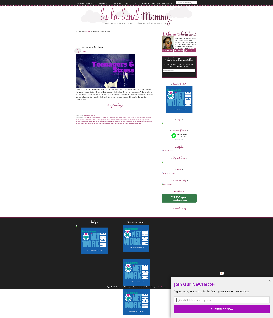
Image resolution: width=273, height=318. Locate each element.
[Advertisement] (114, 40)
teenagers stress (119, 123)
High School (104, 118)
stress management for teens (90, 121)
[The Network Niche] (179, 112)
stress (128, 118)
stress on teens (131, 121)
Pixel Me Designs (160, 287)
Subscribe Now (222, 309)
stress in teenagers (98, 120)
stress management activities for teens (124, 120)
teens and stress (130, 123)
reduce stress (113, 118)
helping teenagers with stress (92, 118)
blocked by (181, 199)
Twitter (180, 50)
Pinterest (191, 50)
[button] (222, 284)
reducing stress (121, 118)
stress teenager (141, 121)
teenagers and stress (108, 123)
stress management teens (107, 121)
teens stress (138, 123)
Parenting (86, 116)
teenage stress (80, 123)
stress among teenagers (138, 118)
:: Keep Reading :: (115, 106)
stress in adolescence (86, 120)
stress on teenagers (121, 121)
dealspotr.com (179, 139)
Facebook (168, 50)
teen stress (149, 121)
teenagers (92, 116)
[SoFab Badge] (167, 151)
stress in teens (108, 120)
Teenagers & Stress (92, 47)
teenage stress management (93, 123)
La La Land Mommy (137, 16)
